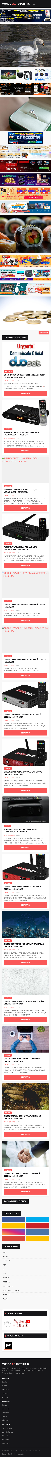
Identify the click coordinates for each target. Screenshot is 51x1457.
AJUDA (5, 1299)
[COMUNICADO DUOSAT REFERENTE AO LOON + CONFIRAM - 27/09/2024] (25, 355)
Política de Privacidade (16, 1454)
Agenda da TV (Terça (11, 1290)
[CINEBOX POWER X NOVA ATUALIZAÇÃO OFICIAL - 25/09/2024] (25, 585)
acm (4, 1273)
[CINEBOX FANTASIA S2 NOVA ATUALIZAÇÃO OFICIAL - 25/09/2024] (25, 867)
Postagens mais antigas (15, 1201)
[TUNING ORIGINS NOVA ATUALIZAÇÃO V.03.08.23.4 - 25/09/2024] (25, 809)
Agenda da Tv (8, 1286)
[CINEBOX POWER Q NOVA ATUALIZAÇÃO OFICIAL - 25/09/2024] (25, 640)
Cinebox (5, 1382)
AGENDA (6, 1282)
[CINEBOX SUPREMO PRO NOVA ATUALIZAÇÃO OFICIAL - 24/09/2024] (25, 924)
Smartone (5, 1413)
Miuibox (5, 1420)
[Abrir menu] (34, 4)
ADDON (6, 1278)
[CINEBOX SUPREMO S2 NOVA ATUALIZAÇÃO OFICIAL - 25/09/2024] (25, 695)
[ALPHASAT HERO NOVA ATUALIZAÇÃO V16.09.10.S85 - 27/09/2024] (25, 470)
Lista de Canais (7, 1432)
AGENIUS (6, 1295)
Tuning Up (5, 1443)
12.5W (5, 1256)
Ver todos (44, 332)
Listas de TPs (7, 1428)
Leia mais (25, 393)
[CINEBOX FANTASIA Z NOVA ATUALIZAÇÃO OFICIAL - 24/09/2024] (25, 1039)
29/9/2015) (7, 1261)
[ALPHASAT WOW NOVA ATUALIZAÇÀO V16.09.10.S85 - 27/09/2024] (25, 527)
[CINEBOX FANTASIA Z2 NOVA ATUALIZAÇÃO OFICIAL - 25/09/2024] (25, 752)
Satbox (4, 1416)
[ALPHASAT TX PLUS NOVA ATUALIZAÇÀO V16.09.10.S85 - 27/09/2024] (25, 412)
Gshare (4, 1405)
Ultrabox (5, 1397)
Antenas (5, 1436)
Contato (4, 1454)
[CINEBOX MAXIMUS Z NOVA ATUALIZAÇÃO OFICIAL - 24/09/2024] (25, 1096)
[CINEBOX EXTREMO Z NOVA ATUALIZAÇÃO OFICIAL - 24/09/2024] (25, 1154)
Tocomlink (5, 1389)
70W (4, 1265)
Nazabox (5, 1393)
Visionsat (5, 1409)
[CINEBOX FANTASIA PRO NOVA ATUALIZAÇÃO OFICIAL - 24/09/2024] (25, 982)
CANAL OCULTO (9, 381)
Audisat (4, 1386)
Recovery (5, 1439)
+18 (4, 1252)
